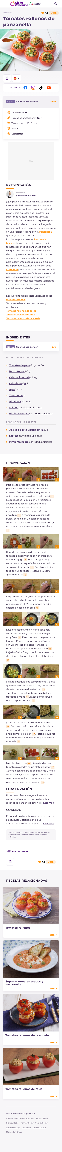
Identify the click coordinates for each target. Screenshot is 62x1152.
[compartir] (7, 78)
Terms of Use (42, 1118)
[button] (46, 803)
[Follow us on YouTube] (49, 87)
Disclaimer (26, 1127)
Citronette (12, 269)
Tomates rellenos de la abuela (23, 318)
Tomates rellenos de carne (21, 310)
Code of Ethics (39, 1127)
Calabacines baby (20, 377)
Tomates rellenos (17, 927)
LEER (52, 935)
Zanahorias (16, 395)
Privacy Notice (12, 1123)
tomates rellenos (15, 299)
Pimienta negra (19, 413)
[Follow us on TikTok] (41, 87)
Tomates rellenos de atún (20, 314)
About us (30, 1118)
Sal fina (13, 407)
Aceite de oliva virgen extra (26, 429)
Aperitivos (7, 13)
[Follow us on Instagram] (34, 87)
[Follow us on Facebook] (26, 87)
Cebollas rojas (17, 383)
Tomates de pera (19, 365)
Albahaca (15, 401)
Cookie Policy (41, 1123)
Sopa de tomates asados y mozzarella (24, 983)
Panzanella (45, 231)
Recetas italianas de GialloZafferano (25, 3)
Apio (12, 389)
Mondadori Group (14, 1132)
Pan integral (17, 371)
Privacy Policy (27, 1123)
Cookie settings (13, 1127)
